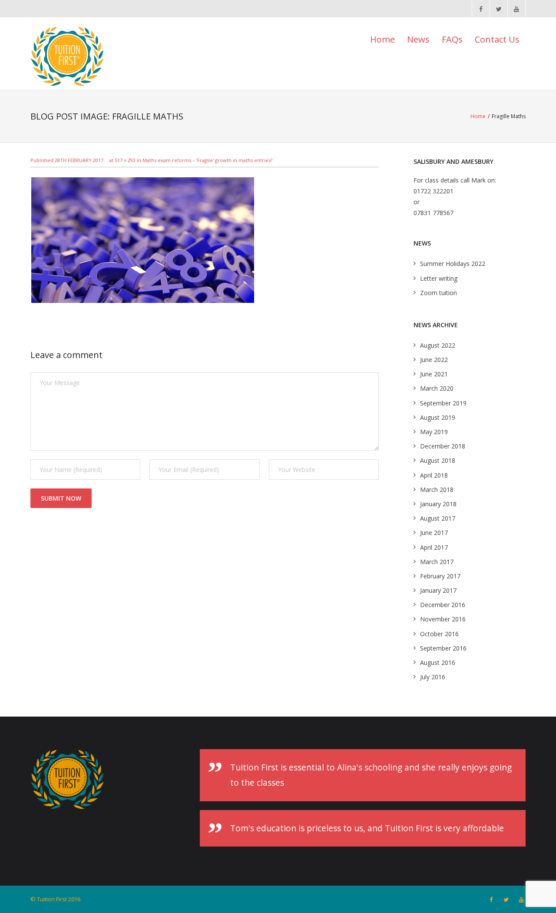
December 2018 (442, 446)
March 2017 (436, 562)
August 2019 (437, 417)
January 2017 (438, 590)
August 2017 (437, 518)
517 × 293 (125, 160)
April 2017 (434, 547)
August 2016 (437, 662)
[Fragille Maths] (142, 240)
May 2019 (434, 432)
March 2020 (436, 388)
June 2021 (434, 374)
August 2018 (437, 460)
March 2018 (436, 489)
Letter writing (438, 278)
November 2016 (443, 619)
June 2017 (434, 532)
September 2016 (443, 648)
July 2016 (432, 677)
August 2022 (437, 345)
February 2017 (440, 576)
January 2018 (438, 504)
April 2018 (434, 475)
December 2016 (442, 605)
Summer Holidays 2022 (452, 263)
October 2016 (439, 634)
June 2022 (434, 359)
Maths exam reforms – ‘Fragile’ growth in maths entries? (207, 160)
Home (382, 39)
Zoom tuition (438, 293)
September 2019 (443, 403)
